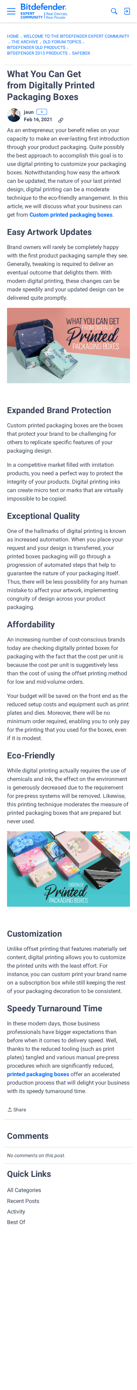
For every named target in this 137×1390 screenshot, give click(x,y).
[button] (14, 115)
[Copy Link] (61, 119)
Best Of (16, 1222)
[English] (44, 11)
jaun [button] (29, 112)
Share (16, 1110)
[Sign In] (126, 11)
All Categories (24, 1190)
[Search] (114, 11)
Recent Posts (23, 1201)
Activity (16, 1211)
